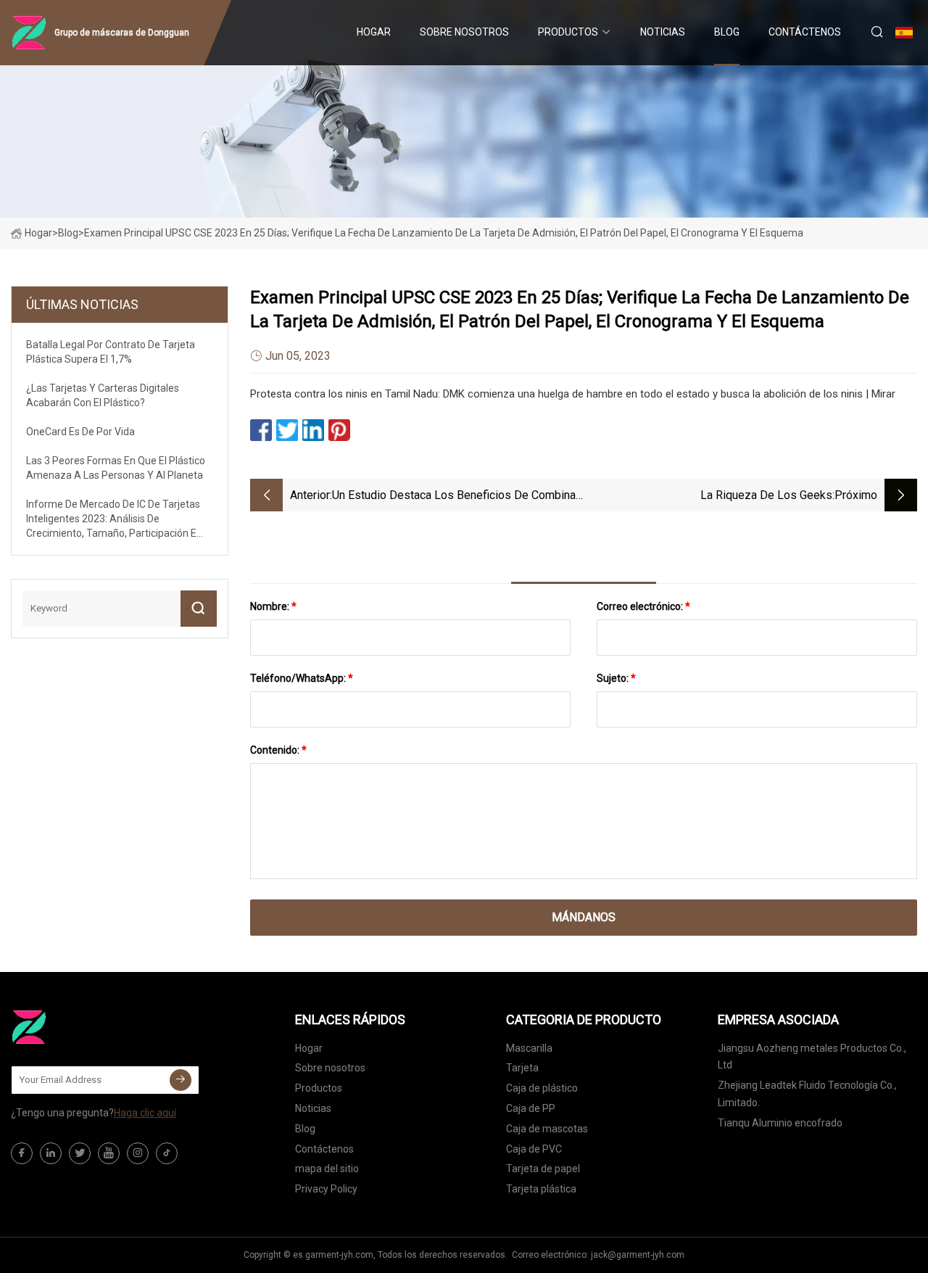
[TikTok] (167, 1153)
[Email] (180, 1080)
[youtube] (109, 1153)
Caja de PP (530, 1108)
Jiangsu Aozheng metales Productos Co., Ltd (812, 1056)
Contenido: (278, 750)
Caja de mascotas (547, 1128)
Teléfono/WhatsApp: (301, 678)
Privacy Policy (326, 1189)
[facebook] (22, 1153)
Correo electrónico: (643, 606)
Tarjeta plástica (541, 1189)
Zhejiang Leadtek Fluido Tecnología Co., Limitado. (807, 1093)
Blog (727, 32)
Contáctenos (804, 32)
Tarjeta (522, 1068)
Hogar (374, 32)
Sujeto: (616, 678)
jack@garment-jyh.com (637, 1255)
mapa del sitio (327, 1168)
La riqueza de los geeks (766, 495)
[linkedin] (51, 1153)
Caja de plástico (542, 1088)
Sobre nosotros (464, 32)
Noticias (662, 32)
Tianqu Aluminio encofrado (780, 1123)
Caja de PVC (534, 1149)
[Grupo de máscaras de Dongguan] (83, 1027)
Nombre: (273, 606)
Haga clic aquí (145, 1112)
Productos (568, 32)
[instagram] (138, 1153)
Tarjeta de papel (543, 1168)
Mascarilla (529, 1048)
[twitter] (80, 1153)
